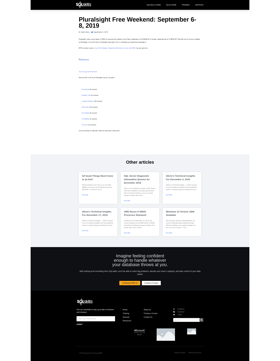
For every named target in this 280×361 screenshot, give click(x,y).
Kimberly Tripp (86, 95)
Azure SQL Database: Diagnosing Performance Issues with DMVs (115, 48)
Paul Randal (85, 89)
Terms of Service (194, 353)
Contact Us (148, 317)
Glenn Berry (85, 107)
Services (199, 5)
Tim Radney (85, 119)
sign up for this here (90, 71)
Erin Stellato (85, 113)
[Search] (201, 320)
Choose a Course (150, 313)
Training (186, 5)
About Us (147, 310)
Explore (85, 195)
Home (125, 310)
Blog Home (171, 5)
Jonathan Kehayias (88, 101)
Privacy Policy (179, 353)
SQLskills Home (154, 5)
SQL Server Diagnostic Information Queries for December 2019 (137, 179)
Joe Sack (85, 125)
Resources (127, 321)
